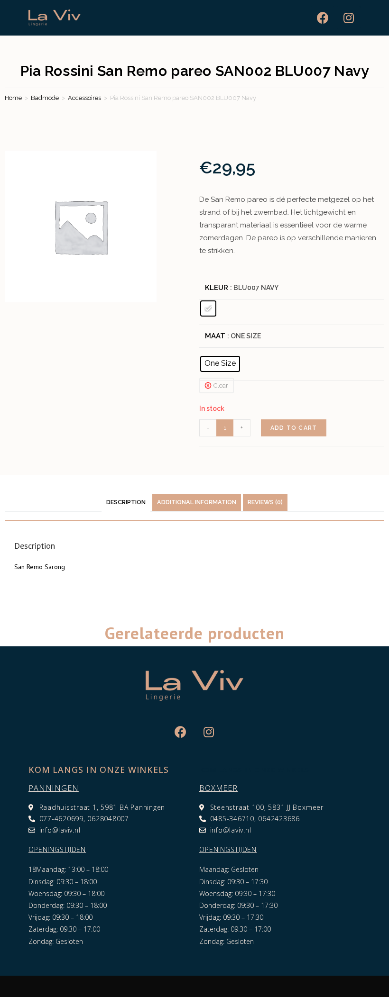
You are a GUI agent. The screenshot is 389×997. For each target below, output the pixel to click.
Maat (215, 336)
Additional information (196, 502)
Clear (220, 385)
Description (126, 502)
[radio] (208, 308)
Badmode (45, 97)
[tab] (126, 502)
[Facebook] (322, 17)
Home (13, 97)
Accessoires (84, 97)
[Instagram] (349, 17)
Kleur (216, 287)
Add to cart (293, 428)
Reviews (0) (265, 502)
